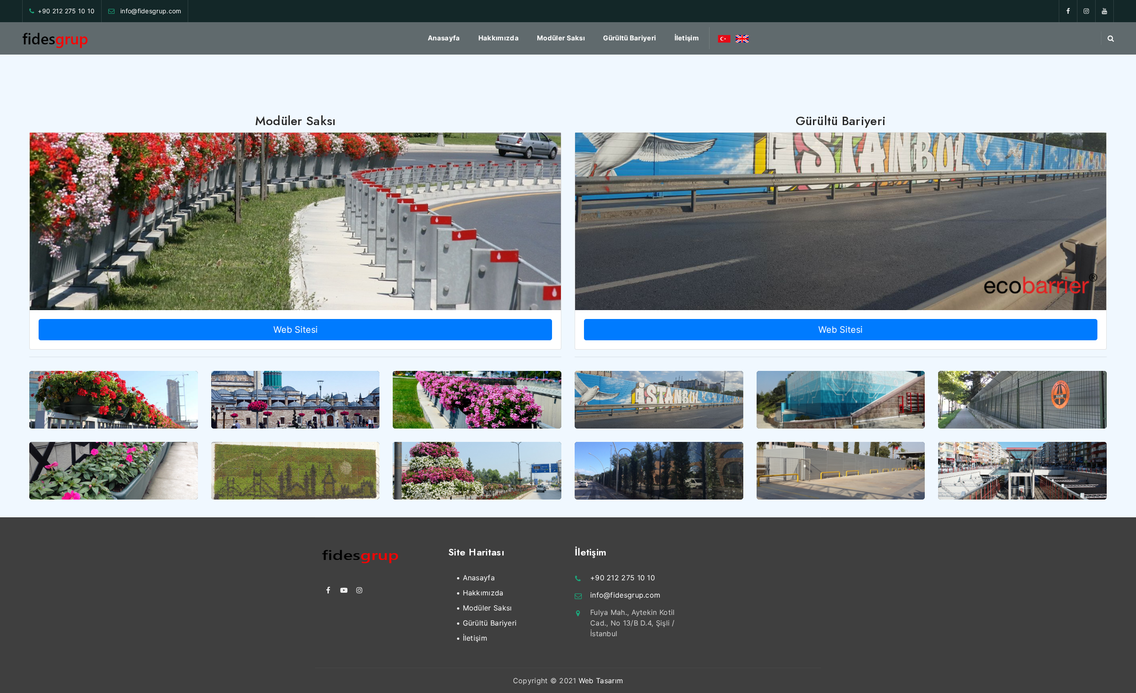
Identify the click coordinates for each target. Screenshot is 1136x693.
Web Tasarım (601, 680)
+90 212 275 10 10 (66, 11)
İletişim (686, 38)
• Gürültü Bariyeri (486, 622)
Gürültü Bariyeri (629, 38)
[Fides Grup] (55, 38)
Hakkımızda (498, 38)
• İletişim (471, 638)
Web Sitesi (295, 329)
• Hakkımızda (480, 592)
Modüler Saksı (561, 38)
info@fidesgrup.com (149, 11)
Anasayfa (444, 38)
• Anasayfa (475, 577)
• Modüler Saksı (484, 607)
